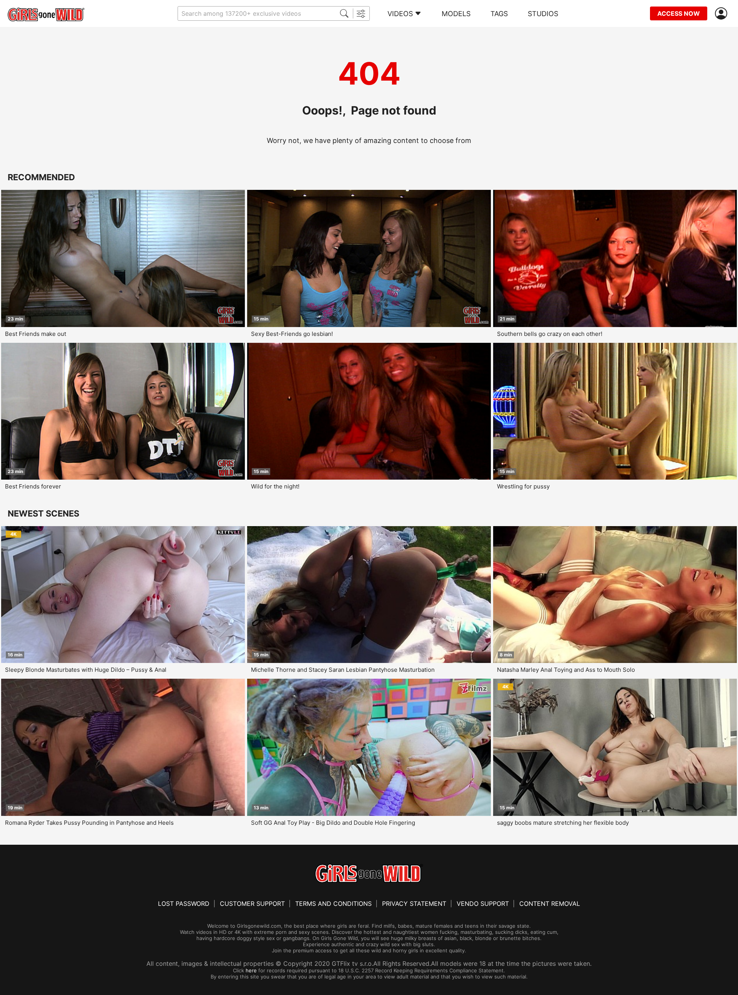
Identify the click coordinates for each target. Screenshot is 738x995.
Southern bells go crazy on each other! (549, 333)
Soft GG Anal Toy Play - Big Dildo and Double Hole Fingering (333, 822)
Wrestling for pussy (523, 486)
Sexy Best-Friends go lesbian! (292, 333)
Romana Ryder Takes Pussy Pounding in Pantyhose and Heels (89, 822)
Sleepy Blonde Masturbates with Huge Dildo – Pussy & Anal (85, 669)
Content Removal (549, 903)
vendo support (483, 903)
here (251, 970)
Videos (400, 14)
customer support (252, 903)
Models (456, 14)
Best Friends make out (35, 333)
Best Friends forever (33, 486)
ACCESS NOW (678, 13)
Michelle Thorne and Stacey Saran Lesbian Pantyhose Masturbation (343, 669)
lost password (183, 903)
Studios (543, 14)
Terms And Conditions (333, 903)
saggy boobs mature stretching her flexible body (563, 822)
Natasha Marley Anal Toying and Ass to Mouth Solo (566, 669)
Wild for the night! (275, 486)
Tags (499, 14)
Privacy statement (414, 903)
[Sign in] (722, 13)
